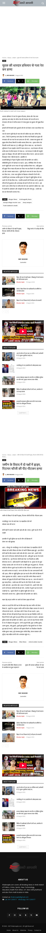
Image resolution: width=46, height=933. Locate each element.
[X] (31, 915)
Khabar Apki (21, 303)
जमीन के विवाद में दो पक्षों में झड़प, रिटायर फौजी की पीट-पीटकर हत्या (12, 231)
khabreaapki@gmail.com (19, 897)
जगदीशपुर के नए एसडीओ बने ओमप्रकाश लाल (29, 365)
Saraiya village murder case (12, 202)
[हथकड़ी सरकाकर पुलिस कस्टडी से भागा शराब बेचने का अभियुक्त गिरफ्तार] (8, 404)
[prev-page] (3, 311)
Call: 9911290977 (11, 899)
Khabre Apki (20, 282)
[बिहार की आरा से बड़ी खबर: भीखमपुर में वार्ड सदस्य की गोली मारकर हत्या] (8, 280)
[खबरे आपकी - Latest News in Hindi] (23, 867)
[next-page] (7, 311)
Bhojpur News (13, 199)
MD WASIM (10, 75)
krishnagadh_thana (25, 199)
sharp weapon (27, 202)
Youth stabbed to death (10, 205)
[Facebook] (9, 915)
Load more (22, 413)
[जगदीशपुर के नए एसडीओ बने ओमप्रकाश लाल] (8, 368)
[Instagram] (15, 915)
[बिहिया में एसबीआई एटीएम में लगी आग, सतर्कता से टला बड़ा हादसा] (8, 392)
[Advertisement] (23, 30)
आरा (4, 295)
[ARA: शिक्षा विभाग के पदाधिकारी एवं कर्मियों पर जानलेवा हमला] (8, 292)
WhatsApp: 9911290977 (26, 899)
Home (4, 58)
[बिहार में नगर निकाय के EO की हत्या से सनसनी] (8, 303)
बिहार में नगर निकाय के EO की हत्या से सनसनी (29, 300)
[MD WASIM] (3, 75)
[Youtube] (36, 915)
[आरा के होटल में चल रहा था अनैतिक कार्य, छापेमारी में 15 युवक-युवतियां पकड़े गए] (8, 356)
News (9, 58)
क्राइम (14, 58)
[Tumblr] (26, 915)
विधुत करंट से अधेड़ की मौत (35, 229)
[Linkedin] (20, 915)
